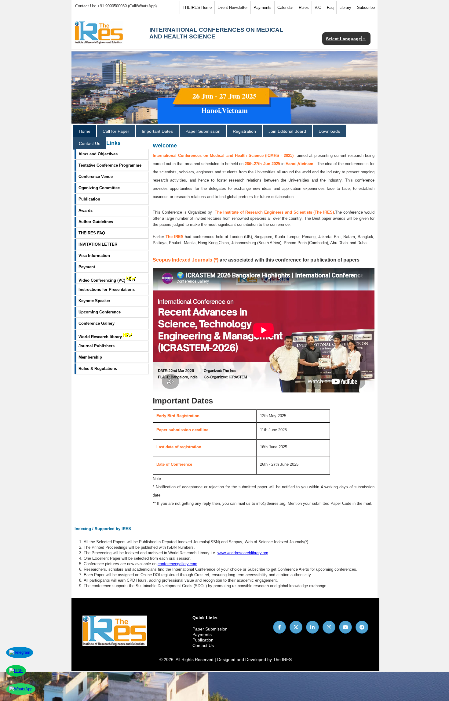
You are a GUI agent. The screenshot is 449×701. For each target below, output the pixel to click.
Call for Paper (116, 131)
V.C (318, 7)
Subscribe (366, 7)
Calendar (285, 7)
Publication (203, 640)
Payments (263, 7)
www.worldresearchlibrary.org (242, 553)
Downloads (329, 131)
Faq (330, 7)
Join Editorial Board (287, 131)
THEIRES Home (197, 7)
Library (345, 7)
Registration (244, 131)
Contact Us (89, 143)
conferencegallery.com (177, 564)
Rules (304, 7)
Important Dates (157, 131)
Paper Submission (203, 131)
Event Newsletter (232, 7)
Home (84, 131)
